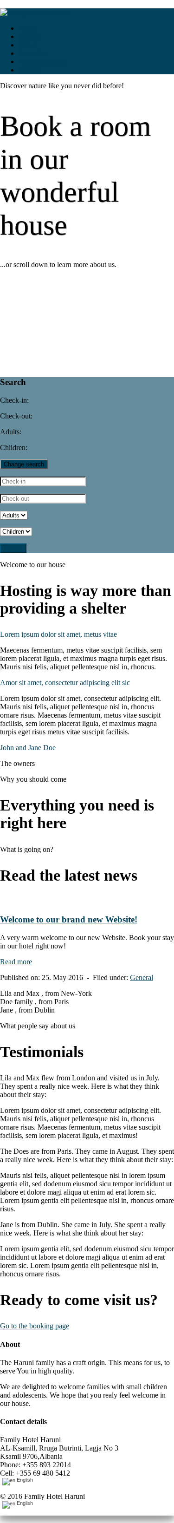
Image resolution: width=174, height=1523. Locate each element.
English (24, 1480)
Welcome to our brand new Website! (68, 919)
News (27, 45)
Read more (16, 962)
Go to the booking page (34, 1326)
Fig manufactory (43, 61)
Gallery (29, 36)
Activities (32, 53)
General (141, 977)
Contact (30, 70)
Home (28, 28)
